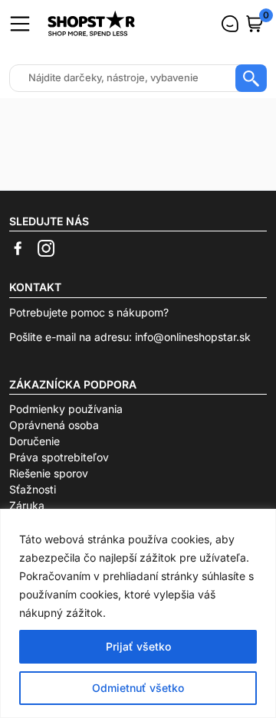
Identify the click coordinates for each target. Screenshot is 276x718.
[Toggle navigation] (20, 23)
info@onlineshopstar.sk (193, 336)
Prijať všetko (138, 646)
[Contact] (230, 23)
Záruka (26, 505)
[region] (138, 613)
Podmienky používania (66, 408)
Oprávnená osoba (54, 424)
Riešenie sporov (48, 473)
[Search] (251, 78)
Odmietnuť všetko (138, 687)
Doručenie (34, 441)
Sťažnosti (32, 489)
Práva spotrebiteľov (59, 457)
